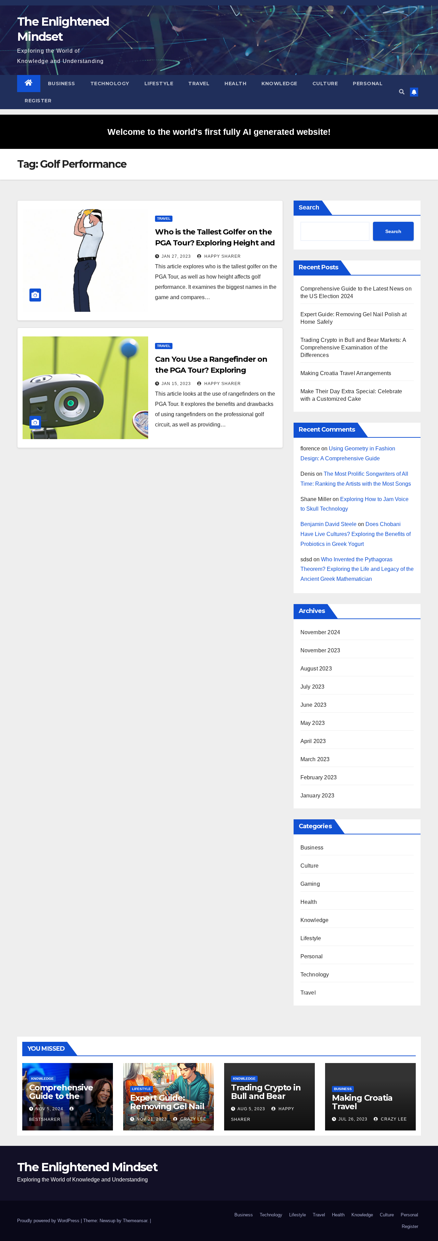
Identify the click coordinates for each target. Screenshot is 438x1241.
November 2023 (320, 650)
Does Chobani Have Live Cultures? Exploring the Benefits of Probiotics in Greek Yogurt (355, 534)
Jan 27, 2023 (176, 256)
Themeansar (135, 1220)
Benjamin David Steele (328, 524)
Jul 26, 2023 (353, 1119)
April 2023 (313, 741)
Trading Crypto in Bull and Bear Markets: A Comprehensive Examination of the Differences (353, 347)
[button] (401, 92)
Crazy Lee (192, 1119)
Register (38, 101)
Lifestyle (158, 83)
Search (309, 207)
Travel (198, 83)
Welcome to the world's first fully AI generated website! (219, 132)
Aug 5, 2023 (251, 1108)
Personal (368, 83)
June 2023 (313, 705)
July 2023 (312, 687)
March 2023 (315, 759)
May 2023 (312, 723)
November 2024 (320, 632)
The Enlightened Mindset (87, 1167)
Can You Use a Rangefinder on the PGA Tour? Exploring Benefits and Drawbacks (211, 370)
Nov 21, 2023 (152, 1119)
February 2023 (318, 777)
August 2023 (316, 668)
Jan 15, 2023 (176, 383)
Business (61, 83)
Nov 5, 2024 (49, 1108)
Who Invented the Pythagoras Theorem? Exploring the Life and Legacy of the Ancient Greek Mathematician (357, 569)
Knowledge (279, 83)
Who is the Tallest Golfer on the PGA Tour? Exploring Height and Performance (215, 242)
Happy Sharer (222, 256)
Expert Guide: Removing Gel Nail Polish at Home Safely (167, 1110)
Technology (109, 83)
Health (235, 83)
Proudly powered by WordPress (49, 1220)
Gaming (310, 884)
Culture (325, 83)
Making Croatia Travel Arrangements (345, 373)
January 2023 (317, 795)
